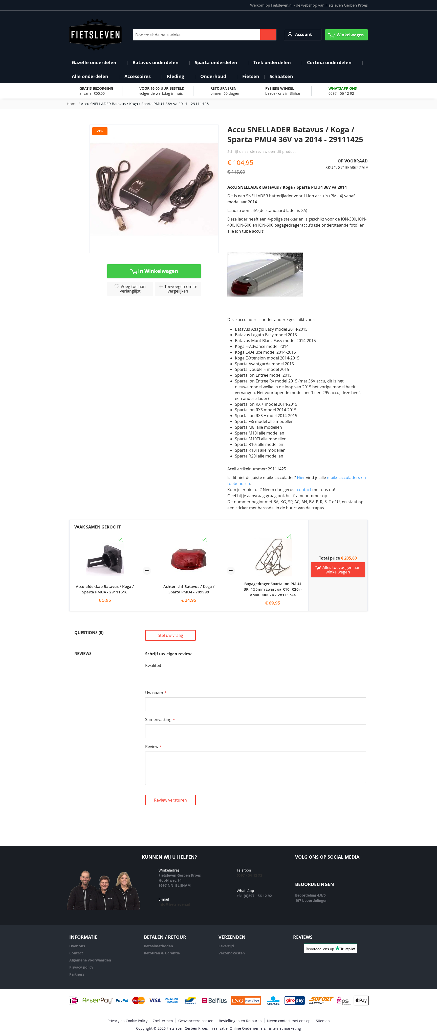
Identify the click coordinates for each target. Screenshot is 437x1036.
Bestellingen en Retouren (240, 1020)
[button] (303, 35)
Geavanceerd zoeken (195, 1020)
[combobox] (204, 34)
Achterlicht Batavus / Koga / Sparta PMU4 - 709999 (188, 589)
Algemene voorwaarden (90, 960)
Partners (76, 974)
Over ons (77, 946)
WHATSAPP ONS (343, 88)
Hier (301, 477)
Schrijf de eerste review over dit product (261, 151)
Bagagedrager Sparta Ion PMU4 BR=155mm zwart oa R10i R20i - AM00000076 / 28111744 (273, 589)
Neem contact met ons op (289, 1020)
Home (72, 103)
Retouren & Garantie (162, 953)
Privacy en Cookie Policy (127, 1020)
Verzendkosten (232, 953)
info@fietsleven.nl (174, 904)
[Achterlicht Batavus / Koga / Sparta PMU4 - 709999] (189, 538)
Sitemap (323, 1020)
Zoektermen (163, 1020)
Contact (76, 953)
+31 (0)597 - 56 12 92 (254, 895)
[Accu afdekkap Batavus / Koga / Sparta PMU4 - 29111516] (105, 538)
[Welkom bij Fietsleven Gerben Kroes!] (95, 35)
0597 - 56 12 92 (341, 93)
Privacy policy (81, 967)
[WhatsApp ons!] (348, 872)
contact (304, 489)
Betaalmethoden (158, 946)
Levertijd (226, 946)
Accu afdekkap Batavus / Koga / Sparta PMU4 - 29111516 (105, 589)
